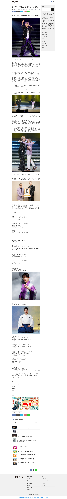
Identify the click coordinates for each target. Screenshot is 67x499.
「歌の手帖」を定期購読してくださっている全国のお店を (29, 497)
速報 (43, 47)
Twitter (18, 11)
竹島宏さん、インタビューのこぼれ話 (48, 21)
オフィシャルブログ (15, 384)
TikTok (13, 390)
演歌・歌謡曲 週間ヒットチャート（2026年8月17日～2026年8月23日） (48, 14)
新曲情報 (43, 41)
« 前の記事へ (15, 422)
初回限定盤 (14, 269)
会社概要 (43, 483)
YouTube (13, 388)
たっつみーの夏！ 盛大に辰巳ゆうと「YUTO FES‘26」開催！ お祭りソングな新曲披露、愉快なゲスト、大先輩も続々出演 (48, 25)
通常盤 (13, 303)
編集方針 (43, 485)
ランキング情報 (44, 39)
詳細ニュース (44, 45)
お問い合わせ (44, 478)
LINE (29, 11)
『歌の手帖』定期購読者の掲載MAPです (27, 451)
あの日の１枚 (44, 32)
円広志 (20, 412)
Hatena (22, 11)
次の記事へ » (37, 422)
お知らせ (43, 38)
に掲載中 (46, 497)
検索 (43, 6)
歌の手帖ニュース (32, 494)
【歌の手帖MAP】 (42, 497)
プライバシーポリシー (46, 480)
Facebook (14, 11)
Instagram (13, 386)
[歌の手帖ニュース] (15, 1)
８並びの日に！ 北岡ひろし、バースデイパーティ (48, 29)
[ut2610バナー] (25, 403)
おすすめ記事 (44, 36)
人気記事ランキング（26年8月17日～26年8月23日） (48, 18)
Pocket (25, 11)
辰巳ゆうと (15, 412)
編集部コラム (44, 43)
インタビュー (44, 34)
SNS (42, 476)
